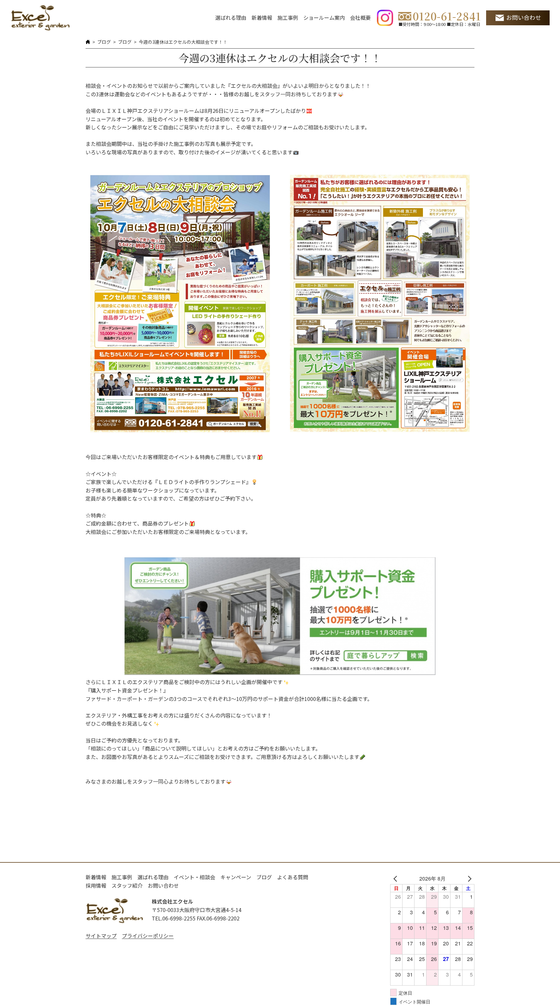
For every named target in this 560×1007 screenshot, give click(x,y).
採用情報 (96, 885)
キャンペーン (235, 877)
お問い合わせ (523, 17)
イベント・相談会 (194, 877)
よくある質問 (292, 877)
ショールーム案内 (324, 17)
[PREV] (396, 878)
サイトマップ (101, 936)
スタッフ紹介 (127, 885)
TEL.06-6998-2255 (173, 918)
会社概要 (360, 17)
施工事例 (287, 17)
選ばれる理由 (230, 17)
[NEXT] (468, 878)
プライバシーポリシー (148, 936)
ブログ (104, 42)
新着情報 (261, 17)
